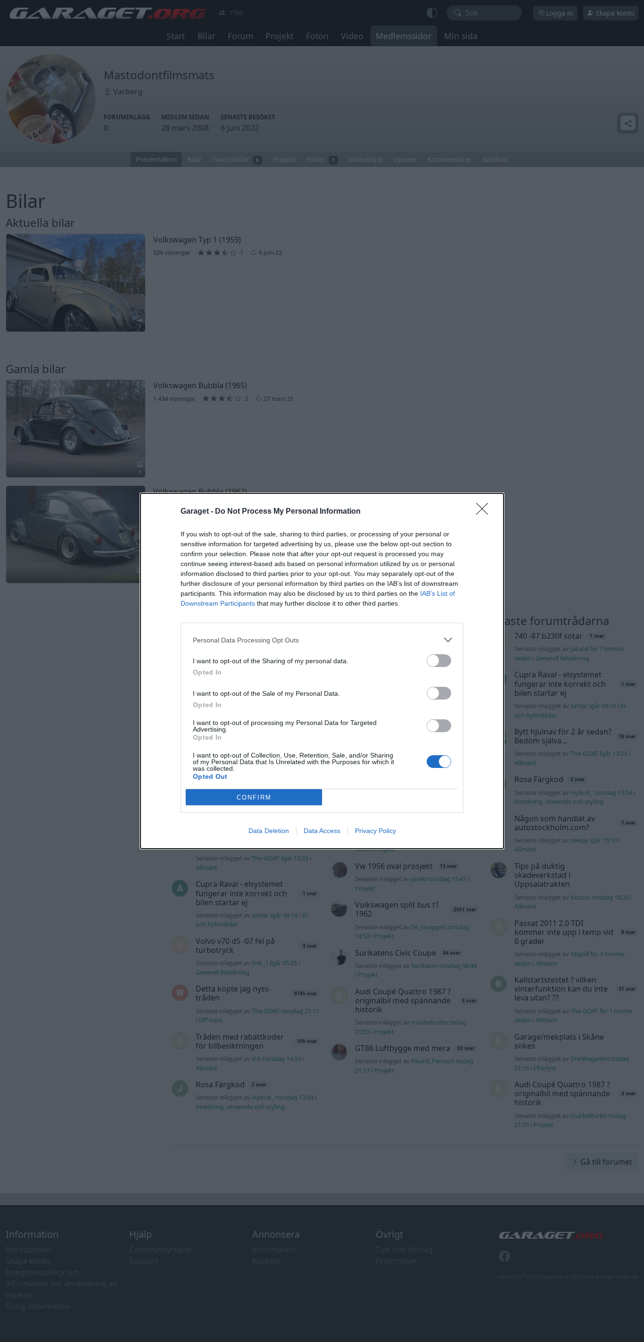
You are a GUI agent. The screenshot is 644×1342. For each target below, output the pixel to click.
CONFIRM (254, 797)
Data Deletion (268, 830)
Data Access (322, 830)
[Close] (485, 512)
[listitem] (322, 640)
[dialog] (322, 671)
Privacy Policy (375, 830)
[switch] (439, 660)
